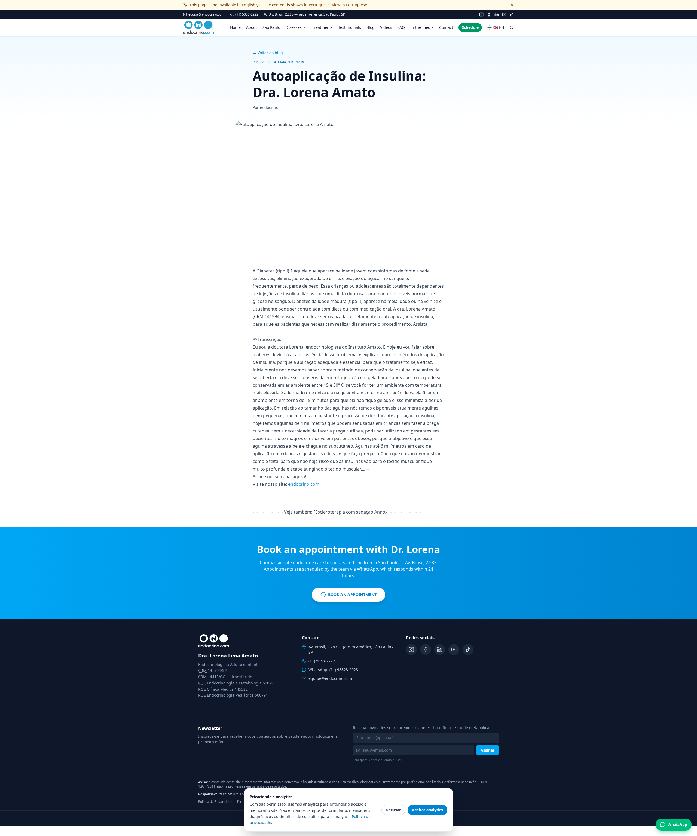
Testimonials (349, 27)
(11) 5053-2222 (246, 14)
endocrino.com (303, 484)
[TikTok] (512, 14)
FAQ (401, 27)
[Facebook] (489, 14)
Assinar (487, 750)
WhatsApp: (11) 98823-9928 (333, 669)
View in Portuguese (349, 4)
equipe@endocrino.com (206, 14)
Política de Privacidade (215, 802)
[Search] (512, 27)
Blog (370, 27)
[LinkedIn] (496, 14)
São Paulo (271, 27)
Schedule (470, 27)
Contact (446, 27)
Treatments (322, 27)
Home (235, 27)
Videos (386, 27)
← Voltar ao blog (268, 52)
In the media (422, 27)
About (251, 27)
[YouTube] (504, 14)
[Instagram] (481, 14)
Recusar (393, 809)
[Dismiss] (512, 5)
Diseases (294, 27)
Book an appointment (353, 596)
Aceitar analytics (427, 809)
